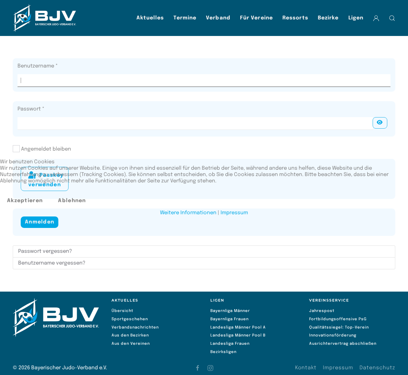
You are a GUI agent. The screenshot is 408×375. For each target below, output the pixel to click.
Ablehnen (72, 200)
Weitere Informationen (188, 213)
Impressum (234, 213)
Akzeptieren (25, 200)
